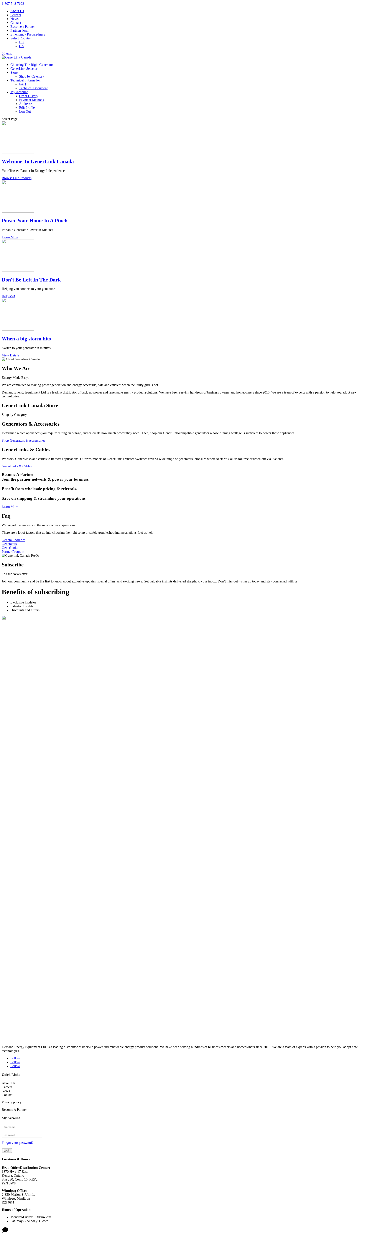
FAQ (22, 84)
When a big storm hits (26, 339)
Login (6, 1150)
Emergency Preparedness (27, 34)
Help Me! (8, 296)
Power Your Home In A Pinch (34, 220)
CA (21, 46)
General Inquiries (13, 540)
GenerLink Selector (23, 68)
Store (14, 72)
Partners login (19, 30)
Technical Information (25, 80)
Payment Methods (31, 100)
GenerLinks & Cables (17, 466)
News (14, 19)
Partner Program (13, 551)
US (21, 42)
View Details (11, 355)
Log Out (25, 111)
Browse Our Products (16, 178)
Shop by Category (31, 76)
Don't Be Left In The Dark (31, 280)
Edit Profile (27, 107)
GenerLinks (10, 548)
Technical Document (33, 88)
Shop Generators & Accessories (23, 440)
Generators (9, 544)
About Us (17, 11)
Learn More (10, 237)
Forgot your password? (17, 1143)
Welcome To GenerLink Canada (38, 161)
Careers (15, 15)
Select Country (20, 38)
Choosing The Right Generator (31, 65)
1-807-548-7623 (13, 3)
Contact (15, 22)
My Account (19, 92)
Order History (28, 96)
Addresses (26, 104)
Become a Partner (22, 26)
